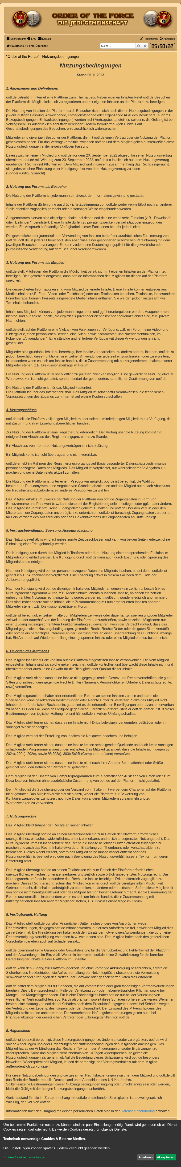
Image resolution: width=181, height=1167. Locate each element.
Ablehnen (146, 1157)
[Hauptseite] (90, 20)
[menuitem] (31, 39)
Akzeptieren (166, 1157)
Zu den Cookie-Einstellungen (24, 1157)
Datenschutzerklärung (138, 1111)
